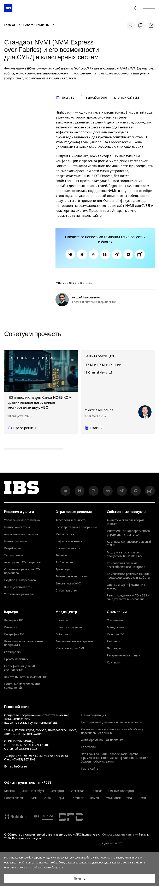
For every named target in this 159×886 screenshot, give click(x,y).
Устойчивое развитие (19, 594)
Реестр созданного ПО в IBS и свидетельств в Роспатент (128, 597)
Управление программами (22, 520)
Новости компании (36, 25)
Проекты (61, 620)
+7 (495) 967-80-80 (125, 8)
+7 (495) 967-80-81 (24, 759)
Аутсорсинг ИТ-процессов (22, 562)
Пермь (61, 798)
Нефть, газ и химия (68, 541)
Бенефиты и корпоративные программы (23, 643)
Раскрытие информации (123, 655)
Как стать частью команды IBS (26, 677)
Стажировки (12, 652)
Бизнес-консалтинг (17, 527)
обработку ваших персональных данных (76, 862)
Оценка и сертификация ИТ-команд (126, 586)
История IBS (115, 634)
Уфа (129, 798)
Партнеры (114, 648)
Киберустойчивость (18, 587)
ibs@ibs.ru (20, 766)
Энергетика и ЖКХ (68, 583)
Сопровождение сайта (118, 834)
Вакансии (10, 627)
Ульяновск (113, 798)
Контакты (113, 662)
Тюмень (94, 798)
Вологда (96, 791)
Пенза (46, 798)
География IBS (14, 634)
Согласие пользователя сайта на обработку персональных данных (112, 731)
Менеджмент (116, 627)
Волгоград (77, 791)
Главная (10, 25)
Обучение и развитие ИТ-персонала (22, 571)
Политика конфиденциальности (123, 758)
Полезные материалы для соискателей (22, 686)
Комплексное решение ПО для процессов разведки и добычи (128, 575)
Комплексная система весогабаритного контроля (126, 565)
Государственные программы (76, 527)
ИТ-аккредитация (93, 715)
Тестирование (14, 555)
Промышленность (67, 548)
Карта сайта (89, 768)
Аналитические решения (21, 534)
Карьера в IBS (14, 620)
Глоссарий (88, 747)
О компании (115, 620)
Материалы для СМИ (70, 648)
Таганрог (77, 798)
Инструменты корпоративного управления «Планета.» (128, 532)
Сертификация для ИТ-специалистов (20, 668)
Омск (32, 798)
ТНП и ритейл (64, 562)
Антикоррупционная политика (102, 740)
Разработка (12, 548)
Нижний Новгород (121, 791)
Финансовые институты (71, 576)
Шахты (142, 798)
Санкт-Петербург (32, 791)
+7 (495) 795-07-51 (56, 756)
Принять (79, 878)
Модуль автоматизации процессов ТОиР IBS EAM (124, 554)
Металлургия (64, 534)
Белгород (57, 791)
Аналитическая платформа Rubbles (126, 522)
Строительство (66, 590)
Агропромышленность (70, 520)
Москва (9, 791)
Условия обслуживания (97, 761)
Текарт (143, 834)
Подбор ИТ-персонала (20, 580)
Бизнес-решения (15, 541)
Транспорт (62, 569)
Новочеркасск (14, 798)
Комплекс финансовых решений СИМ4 (129, 543)
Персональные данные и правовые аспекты (111, 722)
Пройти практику (16, 659)
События (61, 634)
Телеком (61, 555)
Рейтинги (113, 641)
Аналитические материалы (74, 641)
